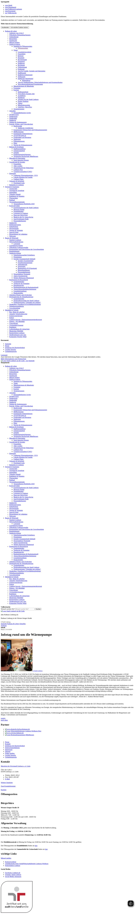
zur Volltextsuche (11, 13)
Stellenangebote (23, 92)
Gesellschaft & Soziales (17, 162)
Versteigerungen (19, 109)
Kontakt (7, 744)
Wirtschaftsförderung (16, 242)
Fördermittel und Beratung (22, 137)
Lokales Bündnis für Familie (23, 177)
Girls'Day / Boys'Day (25, 107)
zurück (3, 718)
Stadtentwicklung (15, 253)
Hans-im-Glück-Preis (21, 215)
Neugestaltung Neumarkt (22, 274)
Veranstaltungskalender (17, 202)
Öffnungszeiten (23, 48)
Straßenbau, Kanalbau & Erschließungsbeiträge (25, 304)
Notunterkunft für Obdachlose (24, 168)
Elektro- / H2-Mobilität (17, 321)
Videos (20, 103)
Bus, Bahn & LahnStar (17, 312)
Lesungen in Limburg (21, 213)
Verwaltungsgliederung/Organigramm (30, 84)
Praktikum (21, 97)
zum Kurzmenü (10, 11)
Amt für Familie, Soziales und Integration (31, 71)
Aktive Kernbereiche (20, 276)
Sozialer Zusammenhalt (25, 261)
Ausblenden (5, 27)
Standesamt (13, 41)
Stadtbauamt (22, 73)
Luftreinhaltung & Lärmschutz (19, 329)
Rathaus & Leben (11, 31)
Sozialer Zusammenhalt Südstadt (24, 259)
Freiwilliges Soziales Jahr (26, 94)
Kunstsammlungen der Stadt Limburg (26, 208)
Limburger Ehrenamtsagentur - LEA (26, 175)
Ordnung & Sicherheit (16, 181)
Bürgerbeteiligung (24, 270)
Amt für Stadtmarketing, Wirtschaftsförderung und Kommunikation (40, 82)
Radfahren (12, 327)
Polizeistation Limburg (12, 865)
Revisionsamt (22, 60)
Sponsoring (21, 266)
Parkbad (12, 200)
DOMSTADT (14, 115)
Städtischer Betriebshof (25, 78)
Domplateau (18, 257)
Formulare (17, 88)
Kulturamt (21, 69)
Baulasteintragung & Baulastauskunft (26, 287)
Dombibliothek (19, 211)
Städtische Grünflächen (25, 128)
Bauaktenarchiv (19, 285)
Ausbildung (22, 96)
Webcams (12, 236)
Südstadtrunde (22, 264)
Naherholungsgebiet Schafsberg (24, 255)
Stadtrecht (12, 120)
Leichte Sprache (10, 349)
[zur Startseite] (17, 361)
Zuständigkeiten (19, 282)
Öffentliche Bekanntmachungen (19, 35)
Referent (20, 56)
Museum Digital (19, 209)
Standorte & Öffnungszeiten (23, 46)
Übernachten (13, 198)
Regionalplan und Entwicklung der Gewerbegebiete (26, 249)
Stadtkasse (21, 63)
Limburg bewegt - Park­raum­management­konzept (25, 319)
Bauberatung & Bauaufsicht (18, 280)
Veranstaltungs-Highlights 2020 (24, 204)
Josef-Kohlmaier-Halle (21, 219)
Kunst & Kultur (14, 206)
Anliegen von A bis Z (16, 33)
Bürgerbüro (13, 39)
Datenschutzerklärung (12, 748)
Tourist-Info (13, 189)
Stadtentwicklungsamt (25, 75)
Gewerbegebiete (14, 308)
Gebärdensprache (11, 351)
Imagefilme (13, 192)
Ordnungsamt (22, 67)
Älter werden (18, 166)
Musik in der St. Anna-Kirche (23, 217)
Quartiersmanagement (25, 263)
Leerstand (17, 244)
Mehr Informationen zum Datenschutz (13, 359)
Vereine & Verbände (16, 230)
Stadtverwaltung (14, 44)
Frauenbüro (21, 54)
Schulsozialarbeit (19, 151)
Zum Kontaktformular (8, 786)
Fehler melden (10, 753)
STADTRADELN (20, 135)
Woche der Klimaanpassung (23, 145)
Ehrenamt (12, 173)
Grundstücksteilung (20, 291)
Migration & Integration (17, 158)
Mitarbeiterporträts (24, 105)
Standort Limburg (15, 240)
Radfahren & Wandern (16, 196)
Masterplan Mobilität (16, 331)
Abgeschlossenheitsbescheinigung (25, 289)
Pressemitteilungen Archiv (22, 113)
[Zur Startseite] (13, 611)
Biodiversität (18, 126)
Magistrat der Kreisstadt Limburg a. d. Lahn (15, 766)
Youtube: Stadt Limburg (13, 875)
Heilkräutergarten (15, 225)
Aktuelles (12, 111)
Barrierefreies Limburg (16, 333)
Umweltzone (13, 323)
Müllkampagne (19, 132)
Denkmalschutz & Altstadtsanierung (21, 297)
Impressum (8, 749)
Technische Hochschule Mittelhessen (26, 156)
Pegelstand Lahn (19, 183)
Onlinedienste (13, 37)
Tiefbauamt (21, 77)
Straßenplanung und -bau (17, 335)
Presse (7, 346)
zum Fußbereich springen (13, 9)
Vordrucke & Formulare (21, 283)
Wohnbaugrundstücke (16, 306)
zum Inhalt (8, 5)
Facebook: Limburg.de (12, 873)
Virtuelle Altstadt (14, 194)
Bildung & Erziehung (16, 147)
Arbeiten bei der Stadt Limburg (28, 99)
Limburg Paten (18, 179)
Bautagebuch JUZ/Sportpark (27, 268)
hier (36, 846)
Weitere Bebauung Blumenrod (24, 278)
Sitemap (7, 751)
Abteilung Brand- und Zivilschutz (20, 295)
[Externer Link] (69, 729)
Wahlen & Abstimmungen (18, 122)
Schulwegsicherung (15, 316)
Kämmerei (21, 61)
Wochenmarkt (14, 228)
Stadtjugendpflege (20, 149)
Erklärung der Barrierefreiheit (15, 348)
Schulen (16, 152)
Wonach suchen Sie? (8, 609)
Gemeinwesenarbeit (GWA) (23, 171)
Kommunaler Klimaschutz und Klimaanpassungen (30, 130)
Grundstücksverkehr (24, 52)
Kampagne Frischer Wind (17, 337)
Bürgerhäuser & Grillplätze (18, 234)
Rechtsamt (21, 65)
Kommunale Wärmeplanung (23, 134)
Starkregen (17, 139)
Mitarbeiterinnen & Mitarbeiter (24, 86)
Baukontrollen (18, 293)
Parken (11, 318)
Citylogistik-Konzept (16, 325)
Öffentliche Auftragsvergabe (18, 247)
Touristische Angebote (16, 190)
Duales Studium (23, 101)
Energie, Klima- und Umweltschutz (21, 124)
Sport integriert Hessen (21, 160)
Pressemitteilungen (20, 221)
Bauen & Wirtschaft (11, 238)
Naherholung (13, 226)
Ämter (16, 50)
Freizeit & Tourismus (12, 187)
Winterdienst (26, 80)
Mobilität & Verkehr (11, 310)
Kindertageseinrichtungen (22, 154)
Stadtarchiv (13, 223)
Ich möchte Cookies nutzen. (19, 27)
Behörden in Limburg (16, 185)
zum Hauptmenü (10, 7)
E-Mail (7, 779)
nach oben (4, 720)
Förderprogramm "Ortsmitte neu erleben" (27, 302)
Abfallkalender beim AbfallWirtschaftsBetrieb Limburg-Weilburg (26, 864)
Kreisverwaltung (10, 862)
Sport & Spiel (13, 232)
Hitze (15, 143)
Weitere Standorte (7, 782)
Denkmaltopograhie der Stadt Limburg (26, 301)
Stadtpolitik (13, 118)
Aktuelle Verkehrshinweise (18, 314)
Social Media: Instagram (13, 876)
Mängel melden (14, 42)
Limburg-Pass (18, 170)
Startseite (8, 344)
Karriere (16, 90)
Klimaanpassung (19, 141)
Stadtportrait (13, 116)
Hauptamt (21, 58)
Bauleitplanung (14, 251)
